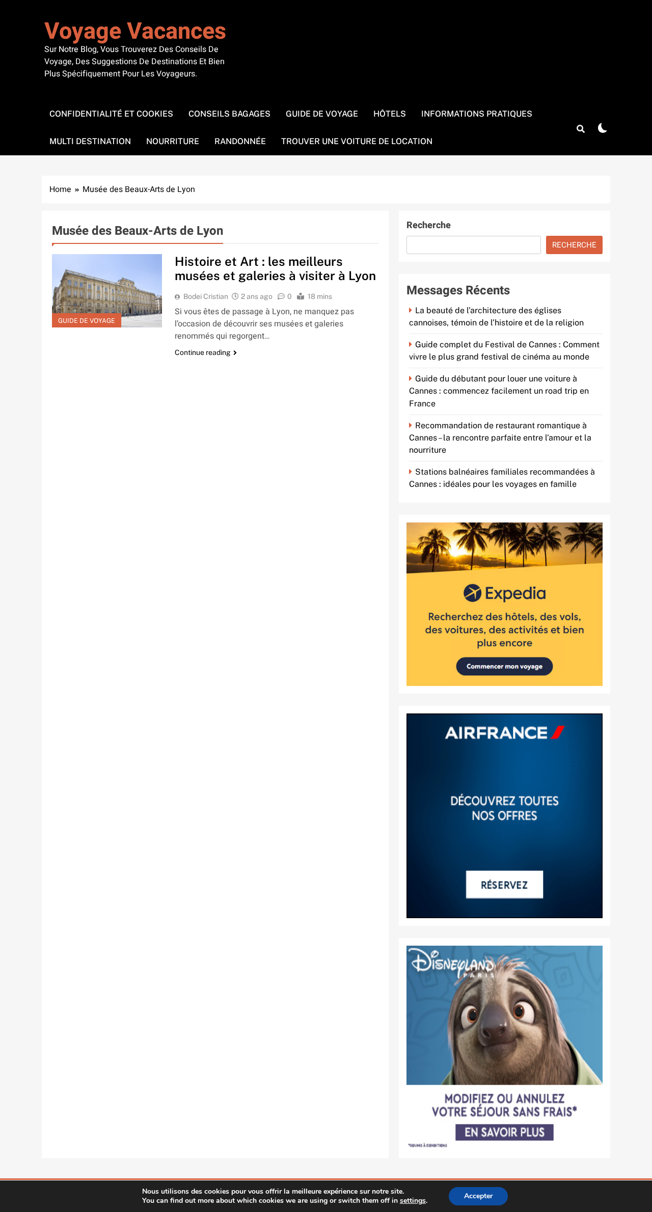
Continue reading (203, 352)
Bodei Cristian (205, 296)
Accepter (478, 1196)
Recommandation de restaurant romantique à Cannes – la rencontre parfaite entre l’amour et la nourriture (500, 438)
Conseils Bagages (229, 114)
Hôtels (389, 114)
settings (413, 1200)
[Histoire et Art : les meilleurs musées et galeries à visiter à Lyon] (107, 290)
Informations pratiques (476, 114)
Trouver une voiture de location (356, 141)
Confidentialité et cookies (111, 114)
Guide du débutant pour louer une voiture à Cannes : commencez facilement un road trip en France (499, 391)
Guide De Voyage (322, 114)
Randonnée (240, 141)
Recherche (428, 225)
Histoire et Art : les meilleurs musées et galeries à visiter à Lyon (275, 268)
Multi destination (90, 141)
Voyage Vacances (135, 31)
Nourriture (172, 141)
